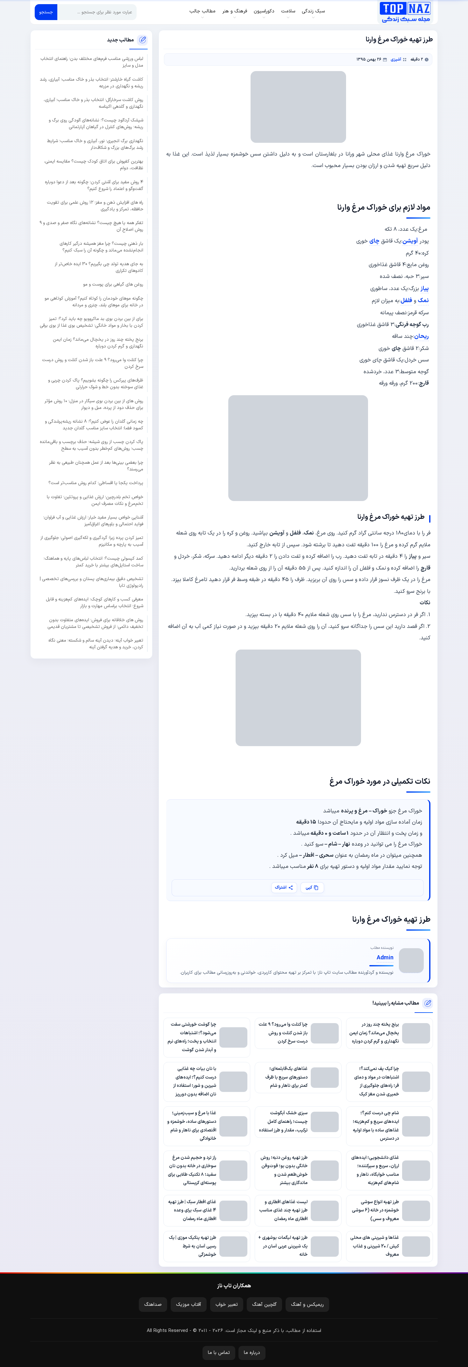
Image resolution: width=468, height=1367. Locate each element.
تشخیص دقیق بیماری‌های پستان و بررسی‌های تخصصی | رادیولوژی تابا (91, 582)
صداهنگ (153, 1304)
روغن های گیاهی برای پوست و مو (113, 284)
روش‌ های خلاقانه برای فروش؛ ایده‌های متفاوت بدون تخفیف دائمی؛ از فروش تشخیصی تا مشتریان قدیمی (95, 623)
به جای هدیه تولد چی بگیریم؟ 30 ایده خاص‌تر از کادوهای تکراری (99, 267)
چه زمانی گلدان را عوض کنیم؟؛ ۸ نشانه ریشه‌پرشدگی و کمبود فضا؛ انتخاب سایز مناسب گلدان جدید (94, 425)
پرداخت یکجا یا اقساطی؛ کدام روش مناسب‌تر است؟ (95, 483)
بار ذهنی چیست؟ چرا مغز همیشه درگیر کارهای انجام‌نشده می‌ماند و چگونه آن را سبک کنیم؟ (101, 247)
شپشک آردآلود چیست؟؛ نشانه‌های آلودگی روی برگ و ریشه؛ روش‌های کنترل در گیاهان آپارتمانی (96, 124)
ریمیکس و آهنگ (307, 1304)
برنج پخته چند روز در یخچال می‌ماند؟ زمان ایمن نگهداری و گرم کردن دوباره (98, 343)
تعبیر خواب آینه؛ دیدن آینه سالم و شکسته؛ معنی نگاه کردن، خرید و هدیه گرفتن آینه (95, 644)
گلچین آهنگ (264, 1304)
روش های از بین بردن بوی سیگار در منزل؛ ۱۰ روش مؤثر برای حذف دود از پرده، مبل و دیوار (94, 404)
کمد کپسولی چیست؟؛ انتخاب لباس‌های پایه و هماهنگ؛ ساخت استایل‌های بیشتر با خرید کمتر (93, 562)
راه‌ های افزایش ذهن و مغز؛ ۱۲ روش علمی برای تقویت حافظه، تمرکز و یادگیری (95, 206)
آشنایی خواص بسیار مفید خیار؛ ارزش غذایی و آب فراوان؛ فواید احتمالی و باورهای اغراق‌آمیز (93, 520)
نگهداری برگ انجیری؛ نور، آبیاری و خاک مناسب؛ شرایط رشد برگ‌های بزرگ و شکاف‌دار (95, 144)
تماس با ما (219, 1352)
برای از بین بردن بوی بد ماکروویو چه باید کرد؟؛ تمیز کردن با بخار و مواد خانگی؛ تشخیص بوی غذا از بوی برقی (91, 322)
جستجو (46, 12)
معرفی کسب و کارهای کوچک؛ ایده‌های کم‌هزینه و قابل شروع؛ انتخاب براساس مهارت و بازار (94, 603)
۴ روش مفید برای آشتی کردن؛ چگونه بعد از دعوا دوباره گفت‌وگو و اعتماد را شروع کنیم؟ (94, 185)
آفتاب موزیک (188, 1304)
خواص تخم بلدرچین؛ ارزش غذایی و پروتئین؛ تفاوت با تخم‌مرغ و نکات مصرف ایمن (95, 500)
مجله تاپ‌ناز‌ (405, 12)
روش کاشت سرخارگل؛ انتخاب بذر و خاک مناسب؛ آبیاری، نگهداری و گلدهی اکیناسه (93, 103)
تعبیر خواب (227, 1304)
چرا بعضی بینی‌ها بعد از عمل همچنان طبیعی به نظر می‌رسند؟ (96, 466)
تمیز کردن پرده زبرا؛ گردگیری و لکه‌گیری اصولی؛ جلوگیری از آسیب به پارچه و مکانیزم (91, 541)
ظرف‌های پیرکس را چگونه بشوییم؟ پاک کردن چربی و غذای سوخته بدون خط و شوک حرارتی (95, 384)
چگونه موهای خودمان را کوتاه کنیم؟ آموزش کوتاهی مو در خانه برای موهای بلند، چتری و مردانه (94, 302)
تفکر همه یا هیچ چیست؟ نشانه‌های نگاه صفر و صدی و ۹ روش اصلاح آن (91, 226)
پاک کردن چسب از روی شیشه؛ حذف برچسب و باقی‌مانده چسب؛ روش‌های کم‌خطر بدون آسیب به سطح (91, 445)
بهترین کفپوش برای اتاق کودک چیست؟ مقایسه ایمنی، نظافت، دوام (93, 164)
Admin (385, 958)
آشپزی (396, 59)
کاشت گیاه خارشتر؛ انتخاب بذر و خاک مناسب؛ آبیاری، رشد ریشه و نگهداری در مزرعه (91, 83)
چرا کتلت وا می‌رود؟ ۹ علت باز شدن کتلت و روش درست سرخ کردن (92, 363)
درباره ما (252, 1352)
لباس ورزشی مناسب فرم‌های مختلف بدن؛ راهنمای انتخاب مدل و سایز (91, 62)
